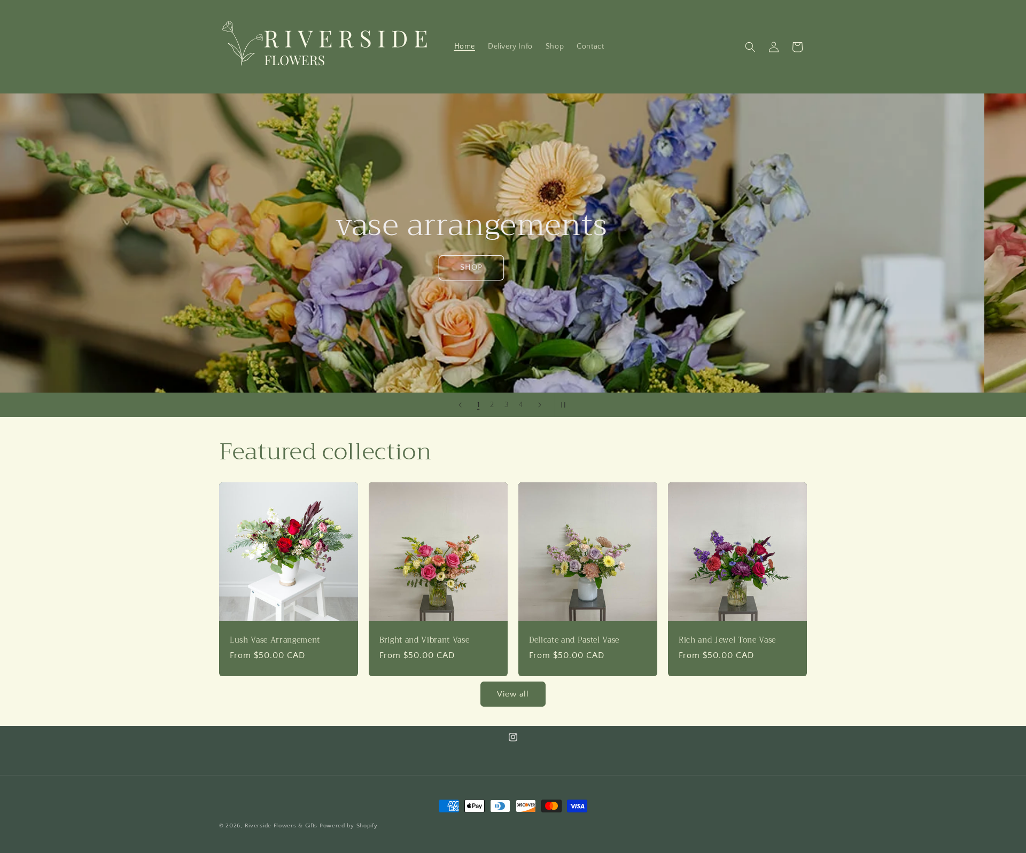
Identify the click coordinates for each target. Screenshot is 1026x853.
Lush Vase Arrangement (275, 640)
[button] (750, 47)
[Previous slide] (460, 405)
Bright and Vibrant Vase (424, 640)
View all (513, 694)
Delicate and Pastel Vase (574, 640)
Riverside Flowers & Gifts (281, 826)
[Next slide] (539, 405)
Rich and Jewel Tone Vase (727, 640)
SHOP (513, 267)
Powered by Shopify (349, 826)
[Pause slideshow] (566, 405)
